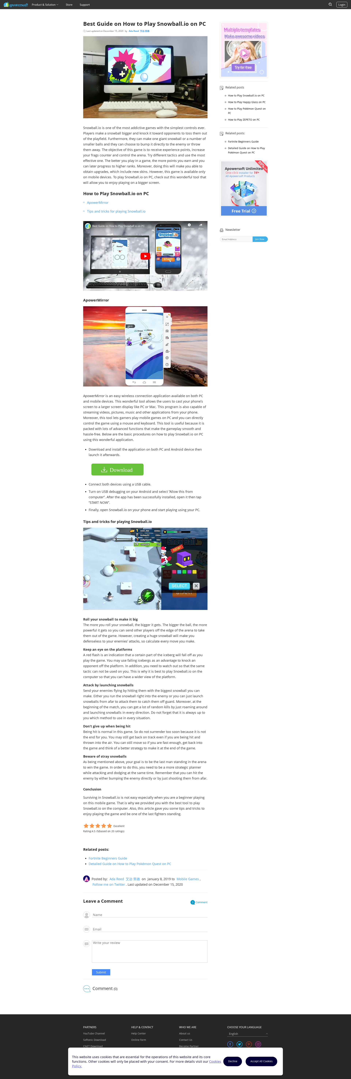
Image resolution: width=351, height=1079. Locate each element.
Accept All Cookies (261, 1061)
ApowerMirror (97, 202)
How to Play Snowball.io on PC (246, 95)
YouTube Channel (94, 1033)
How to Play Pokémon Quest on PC (247, 111)
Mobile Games (188, 879)
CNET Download (93, 1046)
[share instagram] (258, 1044)
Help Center (138, 1033)
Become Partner (189, 1046)
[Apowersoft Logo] (16, 4)
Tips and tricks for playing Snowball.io (116, 211)
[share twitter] (239, 1044)
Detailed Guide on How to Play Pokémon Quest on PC (130, 864)
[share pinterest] (249, 1044)
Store (69, 4)
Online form (138, 1040)
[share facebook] (230, 1044)
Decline (232, 1061)
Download (121, 470)
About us (184, 1033)
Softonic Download (94, 1040)
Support (85, 4)
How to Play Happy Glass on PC (247, 102)
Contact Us (185, 1040)
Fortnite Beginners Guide (108, 858)
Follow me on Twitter (109, 884)
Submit (101, 972)
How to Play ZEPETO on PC (244, 119)
